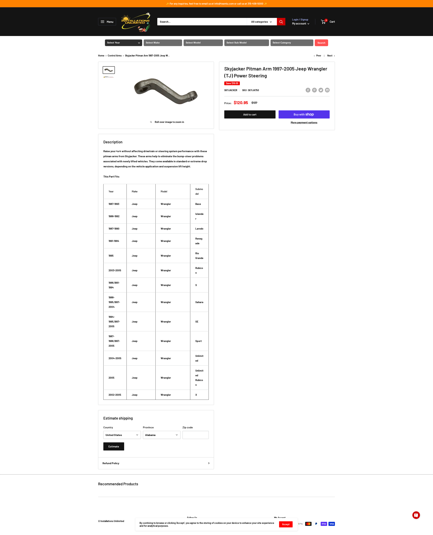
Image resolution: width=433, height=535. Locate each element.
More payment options (304, 122)
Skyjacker (230, 90)
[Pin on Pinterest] (314, 89)
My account (299, 23)
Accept (286, 524)
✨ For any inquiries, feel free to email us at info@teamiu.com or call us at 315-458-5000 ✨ (216, 3)
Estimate (113, 446)
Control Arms (115, 55)
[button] (416, 515)
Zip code (188, 427)
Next (329, 55)
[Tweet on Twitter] (320, 89)
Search (321, 42)
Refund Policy (110, 463)
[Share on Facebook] (308, 89)
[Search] (281, 21)
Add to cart (249, 114)
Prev (318, 55)
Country (108, 427)
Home (101, 55)
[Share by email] (327, 89)
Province (148, 427)
